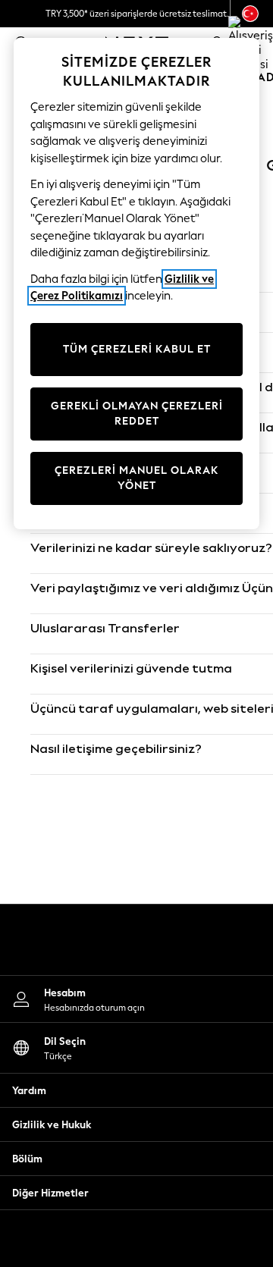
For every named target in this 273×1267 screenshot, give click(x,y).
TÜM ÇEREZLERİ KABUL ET (137, 349)
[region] (136, 283)
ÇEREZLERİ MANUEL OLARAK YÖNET (136, 478)
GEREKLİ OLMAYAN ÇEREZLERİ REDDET (137, 414)
